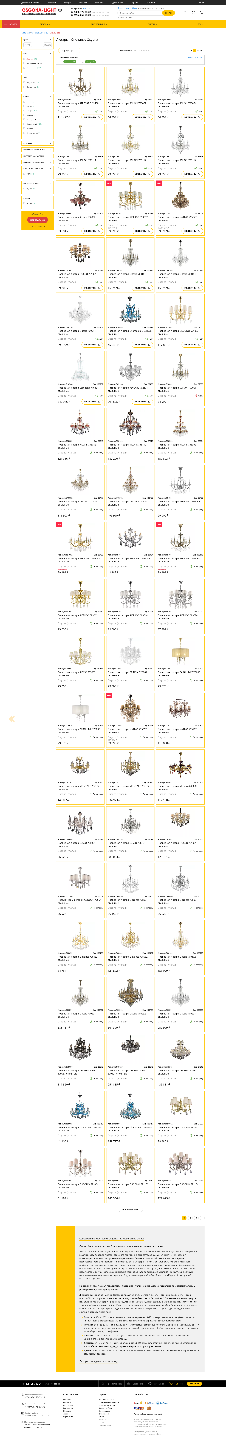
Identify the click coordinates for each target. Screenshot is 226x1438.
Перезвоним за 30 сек (127, 8)
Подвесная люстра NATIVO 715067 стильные (127, 731)
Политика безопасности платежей (148, 1414)
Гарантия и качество (107, 1405)
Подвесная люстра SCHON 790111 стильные (77, 162)
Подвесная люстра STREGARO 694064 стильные (179, 503)
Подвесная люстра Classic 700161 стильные (127, 275)
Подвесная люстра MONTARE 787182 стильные (128, 787)
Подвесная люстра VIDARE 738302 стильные (177, 446)
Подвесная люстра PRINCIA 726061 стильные (127, 674)
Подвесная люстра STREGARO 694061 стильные (179, 560)
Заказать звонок (53, 1384)
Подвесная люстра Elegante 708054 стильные (128, 901)
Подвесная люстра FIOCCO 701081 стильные (177, 844)
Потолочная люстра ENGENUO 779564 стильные (79, 901)
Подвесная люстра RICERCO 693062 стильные (78, 617)
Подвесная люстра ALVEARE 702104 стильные (128, 389)
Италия (31, 203)
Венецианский (34, 120)
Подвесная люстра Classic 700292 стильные (127, 1015)
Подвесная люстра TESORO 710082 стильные (77, 503)
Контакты (152, 2)
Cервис (103, 1394)
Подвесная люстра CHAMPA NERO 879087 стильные (77, 1072)
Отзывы (83, 2)
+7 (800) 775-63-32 (90, 11)
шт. (176, 1384)
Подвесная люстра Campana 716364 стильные (78, 389)
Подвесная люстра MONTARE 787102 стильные (78, 787)
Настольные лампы (36, 63)
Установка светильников (109, 1402)
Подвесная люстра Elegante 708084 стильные (177, 901)
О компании (70, 1394)
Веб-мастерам (104, 1411)
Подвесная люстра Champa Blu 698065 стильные (130, 332)
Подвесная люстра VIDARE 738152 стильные (127, 446)
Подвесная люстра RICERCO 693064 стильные (128, 617)
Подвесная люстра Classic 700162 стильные (177, 958)
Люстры (44, 32)
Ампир (30, 102)
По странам (68, 1405)
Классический (34, 124)
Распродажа (68, 1408)
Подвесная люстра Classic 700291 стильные (77, 1015)
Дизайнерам (118, 2)
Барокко (31, 115)
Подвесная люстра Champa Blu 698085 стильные (79, 1129)
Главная (25, 32)
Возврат (67, 2)
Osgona (31, 189)
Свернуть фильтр (69, 50)
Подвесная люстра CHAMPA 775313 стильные (178, 1072)
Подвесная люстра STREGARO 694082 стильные (79, 560)
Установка (99, 2)
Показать (35, 220)
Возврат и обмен (105, 1408)
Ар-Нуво (31, 106)
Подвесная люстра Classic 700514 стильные (77, 332)
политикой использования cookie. (149, 1426)
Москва (86, 8)
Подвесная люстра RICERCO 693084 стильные (178, 617)
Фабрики (67, 1402)
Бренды (136, 2)
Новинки (67, 1411)
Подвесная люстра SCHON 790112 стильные (127, 162)
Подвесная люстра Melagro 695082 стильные (177, 787)
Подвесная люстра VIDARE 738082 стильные (77, 446)
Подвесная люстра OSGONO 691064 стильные (78, 1186)
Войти (202, 2)
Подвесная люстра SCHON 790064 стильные (177, 105)
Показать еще (130, 1209)
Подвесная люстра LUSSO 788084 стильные (76, 844)
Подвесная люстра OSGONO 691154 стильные (178, 1186)
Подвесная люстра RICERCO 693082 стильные (128, 218)
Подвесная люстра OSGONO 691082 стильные (178, 332)
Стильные (69, 62)
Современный (33, 133)
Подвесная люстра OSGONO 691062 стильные (178, 1129)
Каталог (13, 24)
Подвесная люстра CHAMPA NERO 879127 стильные (127, 1072)
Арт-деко (32, 111)
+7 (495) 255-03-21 (90, 14)
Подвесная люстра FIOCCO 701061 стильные (77, 275)
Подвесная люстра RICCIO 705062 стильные (76, 674)
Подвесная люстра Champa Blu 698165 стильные (130, 1129)
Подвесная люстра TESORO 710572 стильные (127, 503)
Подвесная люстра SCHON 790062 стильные (127, 105)
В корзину (90, 117)
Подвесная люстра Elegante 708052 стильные (77, 958)
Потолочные (33, 87)
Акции (65, 1414)
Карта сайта (68, 1417)
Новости (102, 1419)
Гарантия (51, 2)
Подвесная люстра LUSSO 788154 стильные (126, 844)
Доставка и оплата (30, 2)
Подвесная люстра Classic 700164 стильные (177, 275)
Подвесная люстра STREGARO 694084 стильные (129, 560)
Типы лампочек (105, 1425)
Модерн (31, 128)
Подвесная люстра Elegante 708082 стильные (128, 958)
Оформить (194, 1384)
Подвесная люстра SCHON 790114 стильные (177, 162)
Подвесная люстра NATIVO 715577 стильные (177, 218)
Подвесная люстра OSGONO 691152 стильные (128, 1186)
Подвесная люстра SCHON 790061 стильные (177, 389)
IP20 (30, 174)
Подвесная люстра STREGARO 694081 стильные (79, 105)
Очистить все (195, 57)
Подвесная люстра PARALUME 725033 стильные (179, 674)
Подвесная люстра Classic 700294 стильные (177, 1015)
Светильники (34, 68)
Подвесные (33, 82)
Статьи (101, 1422)
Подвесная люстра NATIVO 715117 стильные (177, 731)
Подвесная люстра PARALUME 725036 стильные (79, 731)
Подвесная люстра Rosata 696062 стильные (76, 218)
